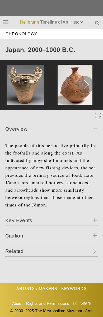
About (17, 303)
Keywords (74, 288)
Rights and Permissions (47, 303)
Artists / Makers (37, 288)
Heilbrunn (51, 22)
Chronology (22, 34)
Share (85, 303)
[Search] (97, 23)
